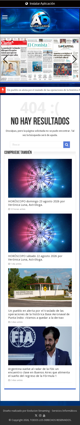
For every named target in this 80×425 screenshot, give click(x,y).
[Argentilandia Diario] (40, 21)
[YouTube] (44, 415)
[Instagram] (40, 415)
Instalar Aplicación (42, 3)
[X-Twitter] (36, 415)
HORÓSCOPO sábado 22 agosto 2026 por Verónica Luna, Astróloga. (35, 257)
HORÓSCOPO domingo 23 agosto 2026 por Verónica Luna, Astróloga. (36, 203)
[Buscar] (66, 144)
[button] (74, 59)
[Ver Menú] (5, 17)
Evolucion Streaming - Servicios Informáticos (52, 410)
